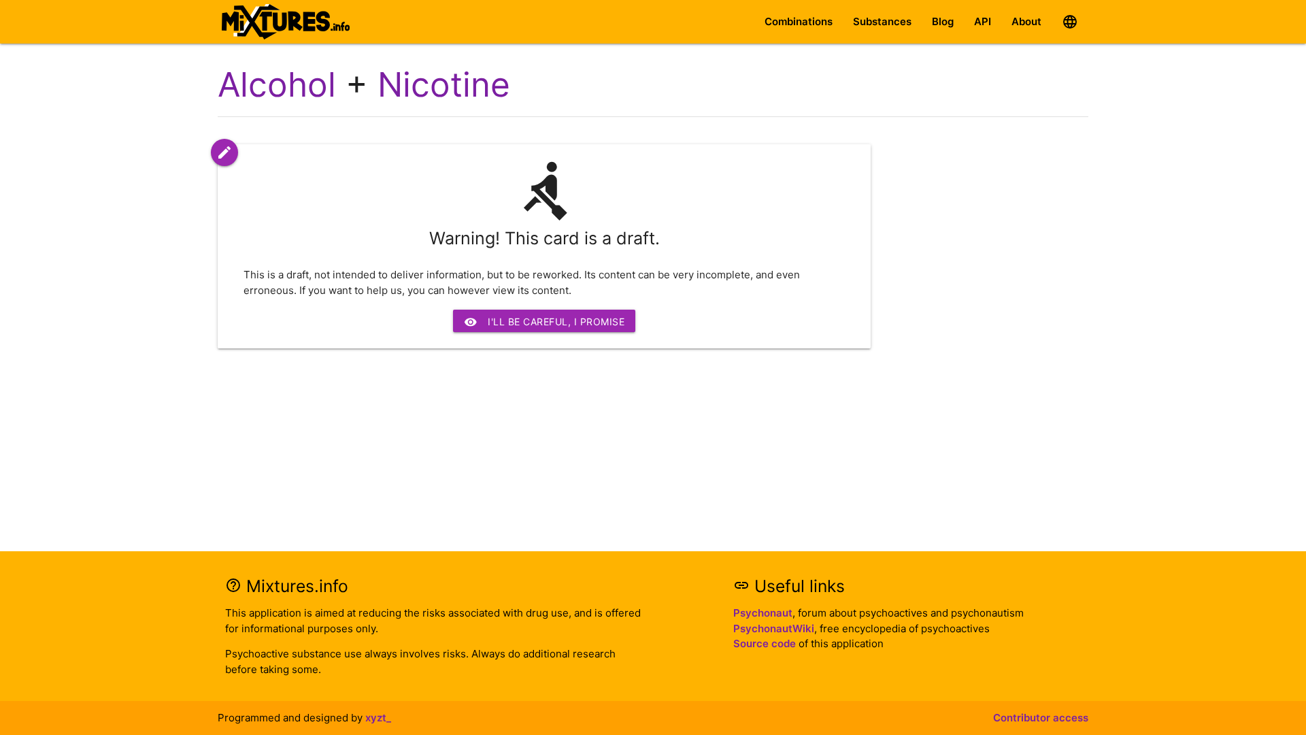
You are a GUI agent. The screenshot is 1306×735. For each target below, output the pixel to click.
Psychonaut (762, 612)
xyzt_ (378, 717)
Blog (943, 21)
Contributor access (1040, 717)
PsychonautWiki (773, 628)
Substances (882, 21)
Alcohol (277, 84)
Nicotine (444, 84)
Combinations (799, 21)
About (1026, 21)
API (982, 21)
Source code (764, 643)
